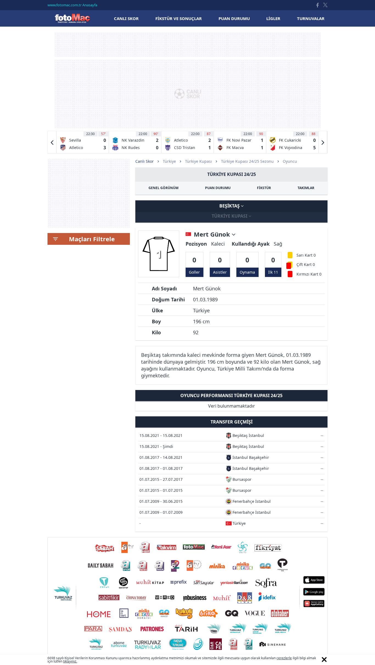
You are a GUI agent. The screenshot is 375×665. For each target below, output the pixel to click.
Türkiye (169, 161)
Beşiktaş (230, 206)
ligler (273, 18)
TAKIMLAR (306, 188)
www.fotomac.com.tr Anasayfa (72, 4)
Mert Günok (213, 234)
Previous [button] (52, 142)
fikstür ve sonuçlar (178, 18)
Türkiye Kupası (198, 161)
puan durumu (234, 18)
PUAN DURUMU (218, 188)
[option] (83, 142)
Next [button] (322, 142)
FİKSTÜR (264, 188)
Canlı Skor (72, 18)
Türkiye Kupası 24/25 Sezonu (247, 161)
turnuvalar (310, 18)
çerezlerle (284, 658)
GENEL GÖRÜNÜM (163, 188)
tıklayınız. (70, 661)
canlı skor (126, 18)
